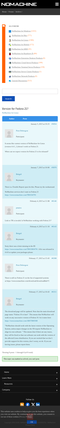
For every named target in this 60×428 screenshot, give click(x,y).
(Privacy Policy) (25, 417)
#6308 (54, 258)
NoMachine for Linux (10, 113)
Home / (5, 12)
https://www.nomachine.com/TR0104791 (20, 195)
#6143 (54, 226)
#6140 (54, 201)
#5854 (54, 124)
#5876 (54, 167)
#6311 (54, 292)
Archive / (19, 12)
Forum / (12, 12)
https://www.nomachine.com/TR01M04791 (21, 249)
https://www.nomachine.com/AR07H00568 (21, 321)
